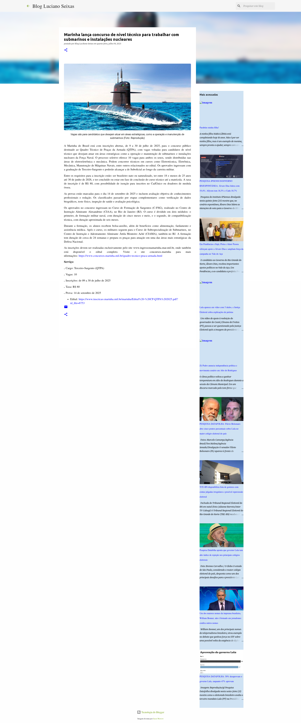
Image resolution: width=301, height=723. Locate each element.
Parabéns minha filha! (209, 127)
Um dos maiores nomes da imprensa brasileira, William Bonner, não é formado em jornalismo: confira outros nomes (221, 618)
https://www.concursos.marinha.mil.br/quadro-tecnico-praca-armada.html (120, 255)
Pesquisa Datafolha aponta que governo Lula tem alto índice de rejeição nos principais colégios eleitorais (221, 555)
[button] (66, 50)
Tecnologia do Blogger (152, 712)
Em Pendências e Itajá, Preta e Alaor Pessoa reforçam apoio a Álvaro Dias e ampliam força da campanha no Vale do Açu (221, 249)
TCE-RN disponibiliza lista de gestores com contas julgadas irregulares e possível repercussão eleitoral (221, 491)
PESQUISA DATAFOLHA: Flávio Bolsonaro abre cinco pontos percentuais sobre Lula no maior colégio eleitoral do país (220, 428)
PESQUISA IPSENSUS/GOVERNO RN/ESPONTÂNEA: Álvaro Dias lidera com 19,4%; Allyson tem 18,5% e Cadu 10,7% (220, 185)
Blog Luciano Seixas (53, 6)
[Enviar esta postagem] (66, 308)
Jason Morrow (158, 718)
